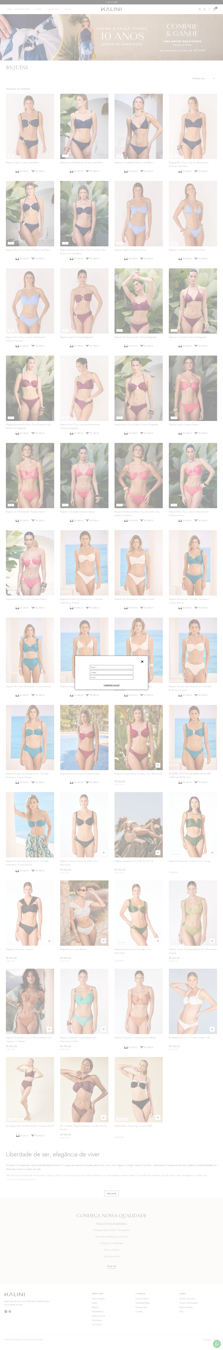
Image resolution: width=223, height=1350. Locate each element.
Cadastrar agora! (112, 685)
